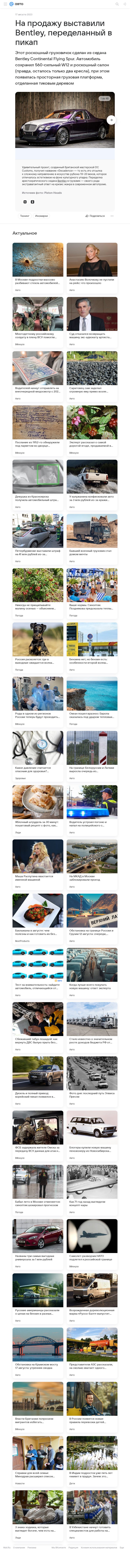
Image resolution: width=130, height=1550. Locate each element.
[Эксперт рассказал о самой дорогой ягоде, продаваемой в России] (92, 430)
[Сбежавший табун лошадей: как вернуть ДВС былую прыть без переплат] (38, 1027)
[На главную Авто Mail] (18, 4)
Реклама (32, 1547)
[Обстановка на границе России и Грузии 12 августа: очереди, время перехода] (92, 919)
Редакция (73, 1547)
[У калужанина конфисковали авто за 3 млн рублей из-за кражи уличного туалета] (92, 485)
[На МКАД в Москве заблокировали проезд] (92, 864)
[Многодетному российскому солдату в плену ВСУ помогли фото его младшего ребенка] (38, 322)
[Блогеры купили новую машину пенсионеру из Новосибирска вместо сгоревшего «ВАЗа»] (92, 1136)
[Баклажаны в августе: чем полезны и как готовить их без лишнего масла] (38, 919)
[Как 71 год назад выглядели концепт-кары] (92, 1190)
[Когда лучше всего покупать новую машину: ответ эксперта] (92, 973)
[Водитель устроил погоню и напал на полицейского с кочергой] (92, 810)
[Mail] (11, 4)
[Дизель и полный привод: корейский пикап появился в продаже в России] (38, 1081)
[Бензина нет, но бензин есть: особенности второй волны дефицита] (92, 647)
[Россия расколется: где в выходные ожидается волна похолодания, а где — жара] (38, 647)
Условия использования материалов (99, 1547)
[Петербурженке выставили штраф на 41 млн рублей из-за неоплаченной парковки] (38, 539)
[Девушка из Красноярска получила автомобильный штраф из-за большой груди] (38, 485)
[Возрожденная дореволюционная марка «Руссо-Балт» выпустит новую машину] (92, 1298)
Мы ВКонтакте (59, 1547)
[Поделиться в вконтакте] (25, 202)
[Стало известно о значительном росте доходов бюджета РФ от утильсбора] (92, 1027)
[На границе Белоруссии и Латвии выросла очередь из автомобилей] (92, 756)
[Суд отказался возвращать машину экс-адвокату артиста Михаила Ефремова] (92, 322)
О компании (19, 1547)
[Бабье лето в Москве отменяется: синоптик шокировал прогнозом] (38, 1190)
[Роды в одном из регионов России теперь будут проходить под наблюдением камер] (38, 702)
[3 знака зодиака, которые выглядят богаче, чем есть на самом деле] (38, 1515)
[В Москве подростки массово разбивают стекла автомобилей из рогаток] (38, 268)
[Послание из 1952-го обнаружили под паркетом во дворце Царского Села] (38, 430)
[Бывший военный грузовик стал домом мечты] (92, 539)
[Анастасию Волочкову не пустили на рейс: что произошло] (92, 268)
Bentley (62, 180)
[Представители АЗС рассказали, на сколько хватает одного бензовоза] (92, 1353)
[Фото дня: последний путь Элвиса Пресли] (92, 1081)
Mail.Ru (6, 1547)
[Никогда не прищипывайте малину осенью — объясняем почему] (38, 593)
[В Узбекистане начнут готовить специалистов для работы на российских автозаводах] (92, 1515)
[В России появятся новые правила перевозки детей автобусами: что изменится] (92, 1407)
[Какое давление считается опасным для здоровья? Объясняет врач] (38, 756)
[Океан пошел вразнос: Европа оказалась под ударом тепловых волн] (92, 702)
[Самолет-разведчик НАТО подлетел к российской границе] (92, 1244)
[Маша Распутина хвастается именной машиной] (38, 864)
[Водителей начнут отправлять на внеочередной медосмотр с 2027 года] (38, 376)
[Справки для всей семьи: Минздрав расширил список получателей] (38, 1461)
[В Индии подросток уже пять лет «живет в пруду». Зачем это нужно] (92, 1461)
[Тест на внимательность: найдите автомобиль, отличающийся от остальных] (38, 973)
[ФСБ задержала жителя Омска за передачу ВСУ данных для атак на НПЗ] (38, 1136)
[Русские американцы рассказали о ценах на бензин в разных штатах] (38, 1298)
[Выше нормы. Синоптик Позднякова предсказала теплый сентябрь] (92, 593)
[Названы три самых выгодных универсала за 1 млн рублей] (38, 1244)
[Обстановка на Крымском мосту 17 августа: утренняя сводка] (38, 1353)
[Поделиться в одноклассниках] (32, 202)
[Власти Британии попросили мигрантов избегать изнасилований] (38, 1407)
